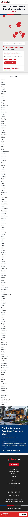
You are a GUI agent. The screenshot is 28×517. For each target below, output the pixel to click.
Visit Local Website (10, 63)
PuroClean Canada (14, 471)
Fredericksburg (4, 204)
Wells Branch (4, 393)
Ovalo (2, 301)
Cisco (2, 144)
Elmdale (3, 188)
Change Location (5, 515)
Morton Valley (4, 287)
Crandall (3, 165)
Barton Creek (4, 105)
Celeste (3, 137)
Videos (14, 476)
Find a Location (14, 464)
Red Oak (3, 326)
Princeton (3, 310)
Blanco (2, 114)
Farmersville (4, 192)
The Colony (4, 365)
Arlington (3, 91)
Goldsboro (3, 213)
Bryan (2, 123)
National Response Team (14, 483)
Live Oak (3, 266)
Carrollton (3, 132)
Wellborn (3, 391)
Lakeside (3, 255)
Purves (2, 319)
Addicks (3, 80)
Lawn (2, 259)
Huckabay (3, 232)
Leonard (3, 261)
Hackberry (3, 223)
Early (2, 183)
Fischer (3, 195)
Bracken (3, 121)
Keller (2, 248)
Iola (2, 241)
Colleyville (3, 154)
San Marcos (4, 344)
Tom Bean (3, 370)
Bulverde (3, 128)
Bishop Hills (4, 112)
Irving (2, 243)
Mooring (3, 285)
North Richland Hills (6, 294)
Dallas (2, 167)
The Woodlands (5, 368)
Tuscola (3, 379)
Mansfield (3, 273)
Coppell (3, 163)
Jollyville (3, 245)
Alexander (3, 84)
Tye (2, 381)
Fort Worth (4, 202)
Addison (3, 82)
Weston (3, 397)
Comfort (3, 158)
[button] (20, 32)
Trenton (3, 377)
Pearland (3, 303)
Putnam (3, 321)
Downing (3, 176)
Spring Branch (4, 356)
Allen (2, 87)
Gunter (2, 220)
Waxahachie (4, 388)
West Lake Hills (5, 395)
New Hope (3, 292)
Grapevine (3, 218)
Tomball (3, 372)
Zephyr (2, 404)
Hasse (2, 225)
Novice (2, 296)
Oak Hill (3, 299)
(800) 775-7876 (14, 496)
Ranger (3, 324)
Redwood (3, 328)
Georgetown (4, 211)
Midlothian (3, 283)
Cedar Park (3, 135)
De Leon (3, 170)
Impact (3, 239)
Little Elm (3, 264)
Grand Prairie (4, 216)
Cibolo (2, 142)
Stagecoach (4, 359)
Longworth (4, 268)
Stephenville (4, 361)
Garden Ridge (4, 208)
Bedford (3, 107)
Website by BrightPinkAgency (14, 508)
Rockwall (3, 335)
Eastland (3, 186)
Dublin (2, 179)
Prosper (3, 315)
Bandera (3, 100)
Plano (2, 305)
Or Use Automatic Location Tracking (14, 47)
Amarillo (3, 89)
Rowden (3, 337)
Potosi (2, 308)
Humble (3, 234)
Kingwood (3, 252)
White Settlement (5, 400)
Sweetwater (4, 363)
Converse (3, 160)
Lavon (2, 257)
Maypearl (3, 275)
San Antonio (4, 342)
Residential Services (14, 474)
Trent (2, 375)
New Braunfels (4, 289)
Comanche (3, 156)
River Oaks (3, 333)
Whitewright (4, 402)
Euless (2, 190)
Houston (3, 227)
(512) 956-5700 (10, 59)
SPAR (14, 488)
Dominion (3, 174)
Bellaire (3, 110)
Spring (2, 354)
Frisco (2, 206)
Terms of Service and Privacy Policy (14, 502)
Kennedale (3, 250)
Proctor (3, 312)
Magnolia (3, 271)
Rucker (2, 340)
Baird (2, 98)
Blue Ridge (3, 119)
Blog (14, 478)
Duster (2, 181)
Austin (2, 96)
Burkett (3, 130)
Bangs (2, 103)
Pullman (3, 317)
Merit (2, 280)
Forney (2, 199)
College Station (5, 151)
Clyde (2, 149)
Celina (2, 139)
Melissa (3, 277)
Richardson (4, 331)
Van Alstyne (4, 384)
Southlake (3, 352)
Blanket (3, 116)
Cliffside (3, 147)
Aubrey (2, 94)
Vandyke (3, 386)
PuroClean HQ (4, 513)
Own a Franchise (14, 469)
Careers (14, 481)
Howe (2, 229)
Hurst (2, 236)
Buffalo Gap (4, 126)
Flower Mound (4, 197)
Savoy (2, 347)
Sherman (3, 349)
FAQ (14, 485)
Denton (3, 172)
